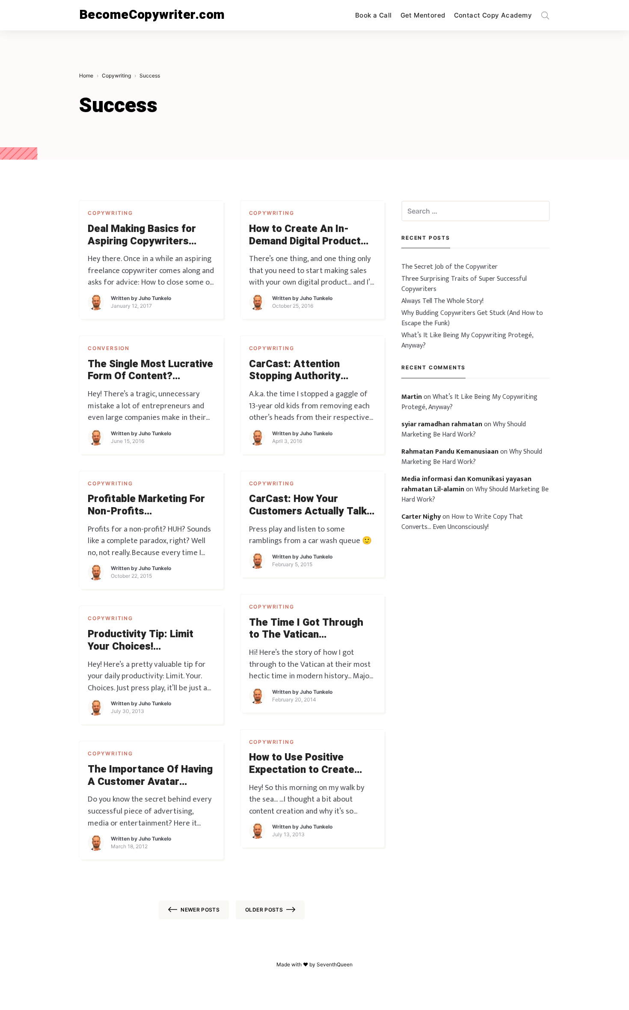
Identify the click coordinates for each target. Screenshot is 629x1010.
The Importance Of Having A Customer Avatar (150, 775)
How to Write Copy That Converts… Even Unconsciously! (462, 522)
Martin (411, 397)
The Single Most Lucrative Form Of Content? (150, 370)
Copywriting (110, 213)
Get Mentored (423, 15)
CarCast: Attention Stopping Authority (295, 370)
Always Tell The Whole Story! (442, 301)
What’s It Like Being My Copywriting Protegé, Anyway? (467, 340)
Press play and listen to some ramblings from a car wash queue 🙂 (310, 535)
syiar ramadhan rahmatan (441, 424)
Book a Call (373, 15)
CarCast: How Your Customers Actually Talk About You (308, 505)
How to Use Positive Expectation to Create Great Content (301, 764)
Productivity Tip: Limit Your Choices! (140, 640)
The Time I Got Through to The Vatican (306, 629)
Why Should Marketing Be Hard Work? (463, 429)
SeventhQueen (335, 964)
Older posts (264, 909)
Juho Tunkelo (155, 298)
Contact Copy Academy (493, 15)
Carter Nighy (421, 517)
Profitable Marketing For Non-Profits (146, 505)
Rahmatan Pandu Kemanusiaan (449, 451)
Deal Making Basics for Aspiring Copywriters (142, 235)
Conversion (109, 348)
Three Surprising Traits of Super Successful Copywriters (464, 284)
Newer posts (200, 909)
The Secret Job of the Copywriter (449, 267)
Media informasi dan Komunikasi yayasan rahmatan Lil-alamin (466, 484)
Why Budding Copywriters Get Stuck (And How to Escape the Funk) (472, 318)
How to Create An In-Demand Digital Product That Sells (305, 235)
